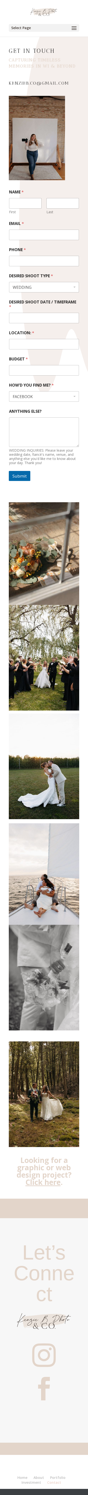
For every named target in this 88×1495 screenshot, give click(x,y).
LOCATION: (21, 333)
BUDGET (18, 359)
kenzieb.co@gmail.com (39, 83)
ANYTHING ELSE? (25, 411)
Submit (19, 476)
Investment (31, 1482)
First (12, 212)
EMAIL (16, 223)
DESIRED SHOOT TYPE (31, 276)
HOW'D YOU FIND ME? (31, 385)
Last (49, 212)
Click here (43, 1182)
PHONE (17, 249)
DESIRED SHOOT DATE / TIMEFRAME (42, 304)
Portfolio (58, 1477)
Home (22, 1477)
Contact (54, 1482)
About (38, 1477)
